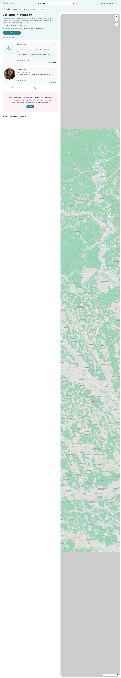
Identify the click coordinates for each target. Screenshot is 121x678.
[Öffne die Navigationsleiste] (116, 3)
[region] (90, 345)
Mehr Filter (44, 9)
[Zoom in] (116, 16)
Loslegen (30, 106)
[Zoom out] (116, 19)
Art (7, 9)
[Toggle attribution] (118, 675)
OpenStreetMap (113, 675)
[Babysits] (8, 3)
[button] (110, 413)
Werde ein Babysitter (106, 3)
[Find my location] (116, 24)
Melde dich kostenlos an (12, 33)
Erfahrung (17, 9)
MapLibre (105, 675)
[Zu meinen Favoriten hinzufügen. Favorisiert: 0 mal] (55, 44)
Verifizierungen (31, 9)
